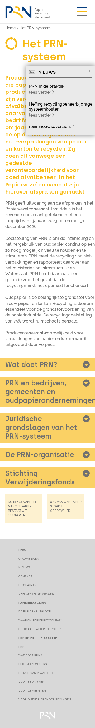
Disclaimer (27, 585)
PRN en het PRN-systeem (38, 637)
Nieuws (24, 567)
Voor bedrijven (31, 681)
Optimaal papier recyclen (40, 629)
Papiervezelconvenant (36, 184)
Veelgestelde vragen (36, 593)
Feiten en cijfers (32, 664)
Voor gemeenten (32, 690)
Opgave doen (28, 558)
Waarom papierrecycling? (40, 620)
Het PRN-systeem (35, 28)
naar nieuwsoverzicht (50, 126)
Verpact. (47, 344)
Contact (25, 576)
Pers (22, 549)
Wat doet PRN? (30, 655)
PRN (21, 646)
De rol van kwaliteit (36, 673)
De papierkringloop (34, 611)
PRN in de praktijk (46, 86)
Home (10, 28)
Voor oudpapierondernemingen (44, 699)
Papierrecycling (32, 602)
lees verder (40, 92)
